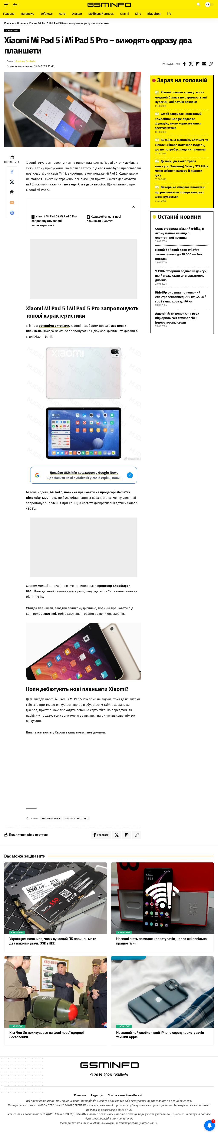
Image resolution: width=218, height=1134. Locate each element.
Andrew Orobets (26, 61)
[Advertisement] (83, 269)
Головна (9, 23)
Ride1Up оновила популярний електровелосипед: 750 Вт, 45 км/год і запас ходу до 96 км (180, 297)
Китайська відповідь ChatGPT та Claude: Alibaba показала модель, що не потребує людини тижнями (181, 144)
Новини (21, 23)
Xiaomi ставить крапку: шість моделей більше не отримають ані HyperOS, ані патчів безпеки (181, 97)
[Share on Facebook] (184, 63)
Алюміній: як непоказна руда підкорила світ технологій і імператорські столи (177, 318)
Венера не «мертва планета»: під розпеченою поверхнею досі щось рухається (180, 192)
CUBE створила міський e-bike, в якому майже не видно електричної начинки (179, 233)
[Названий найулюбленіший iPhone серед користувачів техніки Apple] (162, 992)
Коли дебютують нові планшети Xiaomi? (104, 219)
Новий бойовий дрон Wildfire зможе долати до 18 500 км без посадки (178, 254)
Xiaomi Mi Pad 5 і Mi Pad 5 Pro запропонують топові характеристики (54, 221)
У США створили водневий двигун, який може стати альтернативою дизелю (181, 275)
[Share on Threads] (12, 192)
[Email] (204, 63)
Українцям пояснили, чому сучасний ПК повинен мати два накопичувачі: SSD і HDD (52, 941)
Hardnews (12, 30)
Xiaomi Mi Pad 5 (51, 818)
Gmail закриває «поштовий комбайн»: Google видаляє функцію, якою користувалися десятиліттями (178, 121)
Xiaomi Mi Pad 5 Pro (76, 818)
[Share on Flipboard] (198, 63)
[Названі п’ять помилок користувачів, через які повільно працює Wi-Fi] (162, 898)
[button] (7, 4)
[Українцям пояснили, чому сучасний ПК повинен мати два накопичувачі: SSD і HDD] (55, 898)
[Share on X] (191, 63)
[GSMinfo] (109, 4)
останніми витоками (54, 326)
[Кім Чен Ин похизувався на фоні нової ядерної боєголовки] (55, 992)
